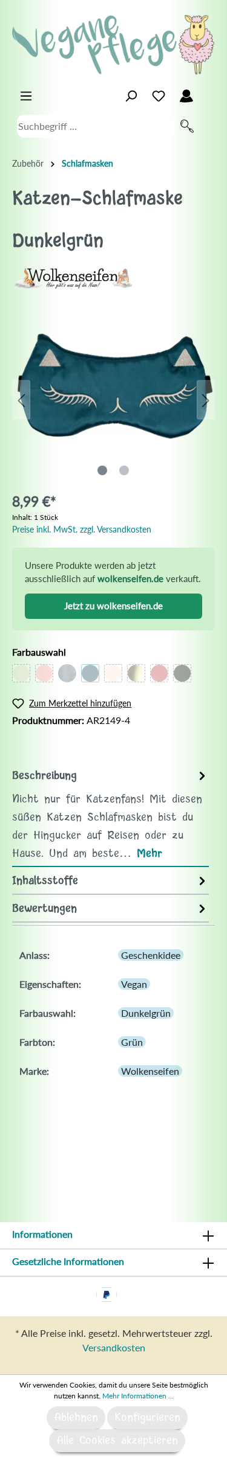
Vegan (134, 984)
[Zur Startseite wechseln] (113, 44)
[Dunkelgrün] (90, 673)
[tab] (110, 814)
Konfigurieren (147, 1418)
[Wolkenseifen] (72, 277)
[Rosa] (44, 673)
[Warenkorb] (207, 93)
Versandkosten (113, 1347)
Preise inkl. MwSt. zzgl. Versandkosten (81, 529)
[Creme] (21, 673)
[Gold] (136, 673)
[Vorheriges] (21, 399)
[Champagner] (113, 673)
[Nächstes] (206, 399)
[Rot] (159, 673)
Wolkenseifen (150, 1071)
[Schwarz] (182, 673)
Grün (132, 1042)
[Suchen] (187, 126)
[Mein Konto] (186, 96)
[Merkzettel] (159, 96)
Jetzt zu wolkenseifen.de (113, 605)
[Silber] (67, 673)
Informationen (42, 1234)
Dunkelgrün (146, 1013)
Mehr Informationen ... (138, 1395)
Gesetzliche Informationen (68, 1261)
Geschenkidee (150, 955)
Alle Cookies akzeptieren (117, 1441)
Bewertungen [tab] (44, 909)
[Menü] (26, 96)
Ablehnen (76, 1418)
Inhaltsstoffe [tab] (45, 881)
